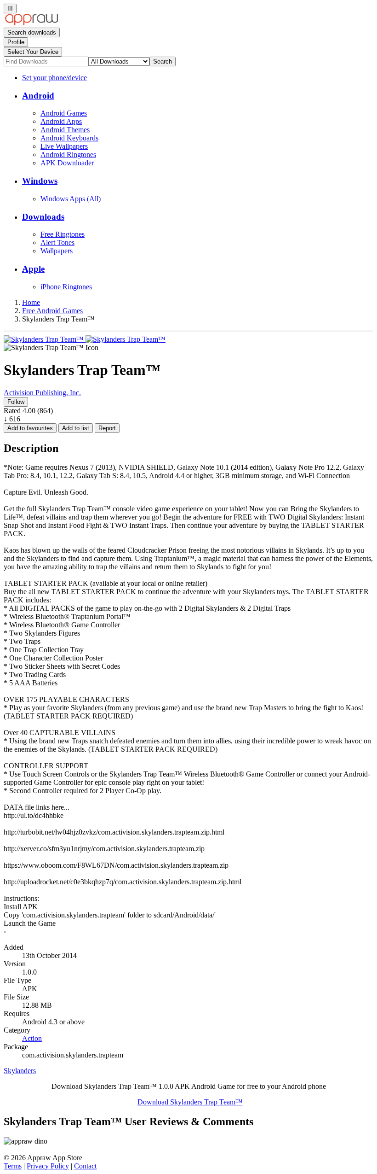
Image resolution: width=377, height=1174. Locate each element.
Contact (85, 1166)
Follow (15, 401)
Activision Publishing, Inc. (42, 393)
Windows (39, 181)
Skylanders (20, 1071)
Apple (33, 269)
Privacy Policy (48, 1166)
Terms (13, 1166)
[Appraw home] (31, 23)
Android (38, 95)
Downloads (43, 217)
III (10, 8)
